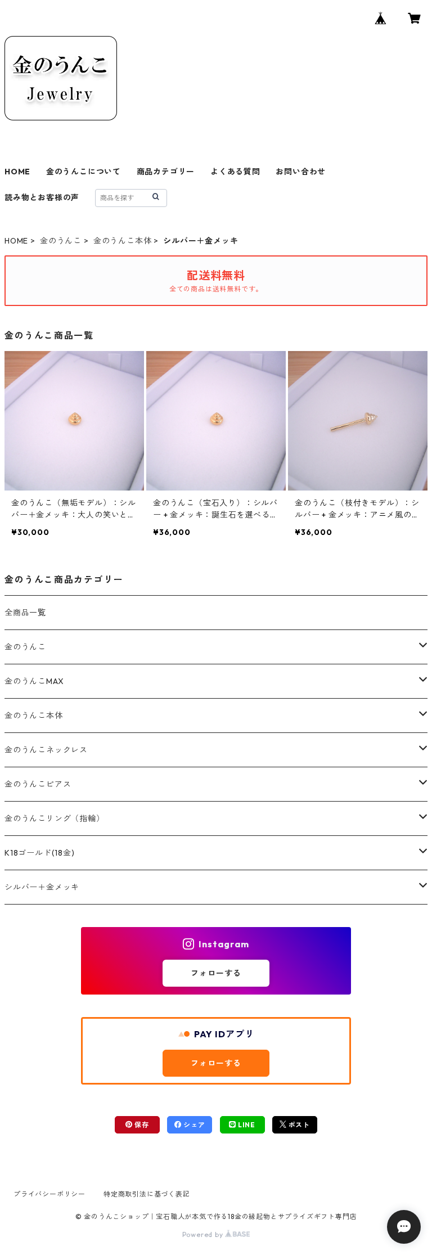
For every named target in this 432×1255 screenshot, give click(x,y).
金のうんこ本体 (122, 241)
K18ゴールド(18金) (39, 853)
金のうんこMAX (34, 681)
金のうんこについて (83, 172)
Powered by (204, 1234)
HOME (17, 172)
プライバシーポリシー (50, 1194)
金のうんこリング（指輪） (54, 818)
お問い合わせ (301, 172)
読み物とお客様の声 (41, 197)
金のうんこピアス (37, 784)
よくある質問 (235, 172)
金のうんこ (61, 241)
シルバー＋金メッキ (41, 887)
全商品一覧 (25, 613)
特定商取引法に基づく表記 (147, 1194)
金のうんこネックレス (46, 750)
